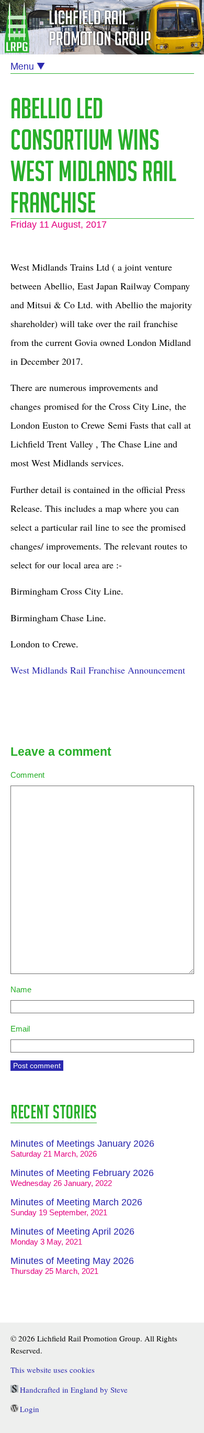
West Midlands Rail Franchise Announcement (97, 670)
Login (29, 1409)
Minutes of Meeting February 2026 (82, 1173)
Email (20, 1028)
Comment (27, 774)
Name (20, 989)
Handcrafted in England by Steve (74, 1389)
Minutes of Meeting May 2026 (72, 1261)
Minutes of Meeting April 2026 (72, 1231)
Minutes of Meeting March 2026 (76, 1202)
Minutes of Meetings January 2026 (82, 1143)
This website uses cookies (52, 1369)
